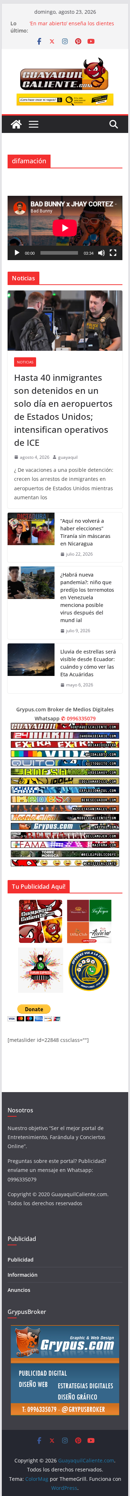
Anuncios (19, 1289)
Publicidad (21, 1259)
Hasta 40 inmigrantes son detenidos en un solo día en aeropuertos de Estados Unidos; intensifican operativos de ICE (63, 409)
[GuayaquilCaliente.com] (16, 124)
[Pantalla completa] (113, 252)
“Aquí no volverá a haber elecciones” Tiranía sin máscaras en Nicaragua (85, 532)
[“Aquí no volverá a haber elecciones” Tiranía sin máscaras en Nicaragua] (31, 537)
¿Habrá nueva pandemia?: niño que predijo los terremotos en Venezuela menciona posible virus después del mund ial (87, 597)
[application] (65, 228)
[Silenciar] (101, 252)
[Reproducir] (17, 252)
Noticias (25, 362)
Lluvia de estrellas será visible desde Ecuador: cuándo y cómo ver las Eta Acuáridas (88, 663)
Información (23, 1274)
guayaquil (68, 457)
